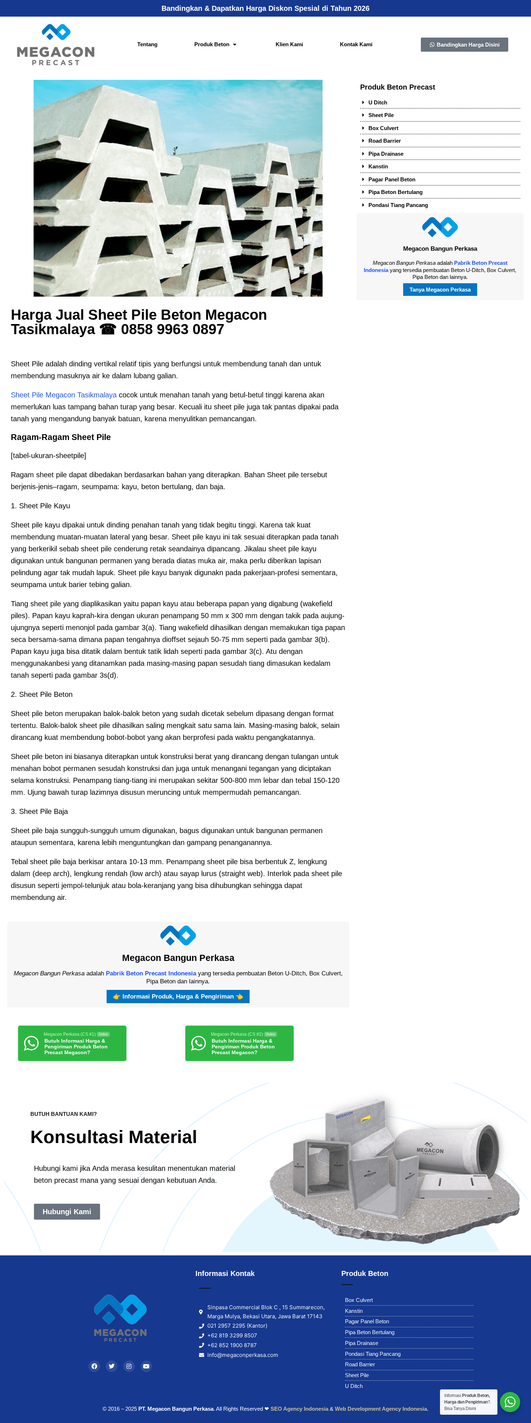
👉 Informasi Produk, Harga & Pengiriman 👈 (178, 996)
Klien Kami (289, 44)
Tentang (147, 44)
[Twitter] (111, 1366)
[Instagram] (129, 1366)
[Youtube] (146, 1366)
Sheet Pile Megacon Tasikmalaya (64, 395)
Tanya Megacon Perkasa (440, 289)
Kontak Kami (356, 44)
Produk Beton (211, 44)
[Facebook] (94, 1366)
